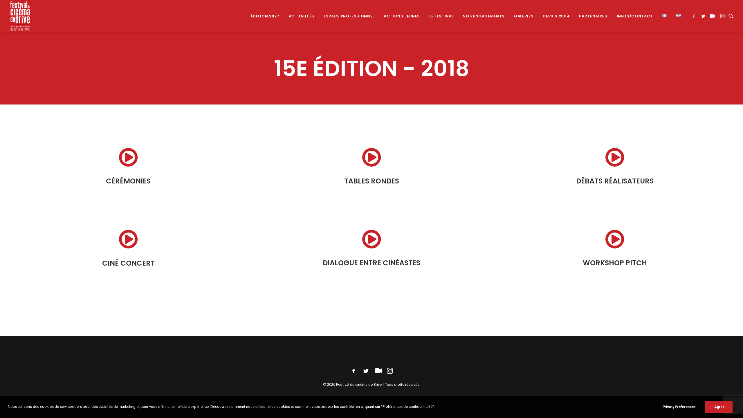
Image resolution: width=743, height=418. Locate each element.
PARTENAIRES (593, 16)
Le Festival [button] (441, 16)
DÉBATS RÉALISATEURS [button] (615, 181)
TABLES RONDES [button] (371, 181)
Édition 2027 (265, 16)
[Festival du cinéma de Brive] (20, 16)
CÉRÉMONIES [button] (128, 181)
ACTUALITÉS (302, 16)
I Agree (719, 407)
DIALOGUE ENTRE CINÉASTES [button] (371, 263)
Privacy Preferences (679, 407)
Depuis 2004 (556, 16)
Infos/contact (635, 16)
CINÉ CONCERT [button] (128, 263)
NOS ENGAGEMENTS (484, 16)
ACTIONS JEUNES (402, 16)
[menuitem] (265, 16)
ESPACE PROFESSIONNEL (349, 16)
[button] (695, 16)
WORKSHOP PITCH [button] (615, 263)
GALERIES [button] (523, 16)
